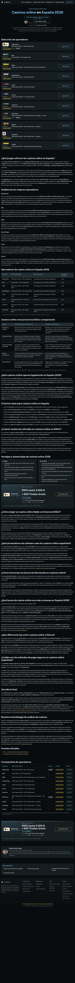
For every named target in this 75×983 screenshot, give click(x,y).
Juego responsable (40, 889)
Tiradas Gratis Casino (39, 2)
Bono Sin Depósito (26, 2)
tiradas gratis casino (29, 450)
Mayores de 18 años (67, 886)
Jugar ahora (69, 2)
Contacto (64, 889)
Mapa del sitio (65, 896)
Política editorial (66, 891)
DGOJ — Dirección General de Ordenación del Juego (16, 752)
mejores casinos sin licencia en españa (60, 869)
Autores (38, 886)
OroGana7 (28, 906)
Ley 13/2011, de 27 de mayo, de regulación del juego (15, 754)
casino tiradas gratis (33, 868)
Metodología (39, 884)
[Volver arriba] (71, 979)
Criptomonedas (59, 2)
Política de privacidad (54, 884)
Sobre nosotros (66, 884)
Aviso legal (51, 890)
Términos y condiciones (52, 887)
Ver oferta (69, 769)
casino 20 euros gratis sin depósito (46, 568)
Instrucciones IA (66, 898)
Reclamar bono (63, 494)
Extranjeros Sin (50, 2)
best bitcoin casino (9, 873)
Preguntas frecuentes (67, 893)
